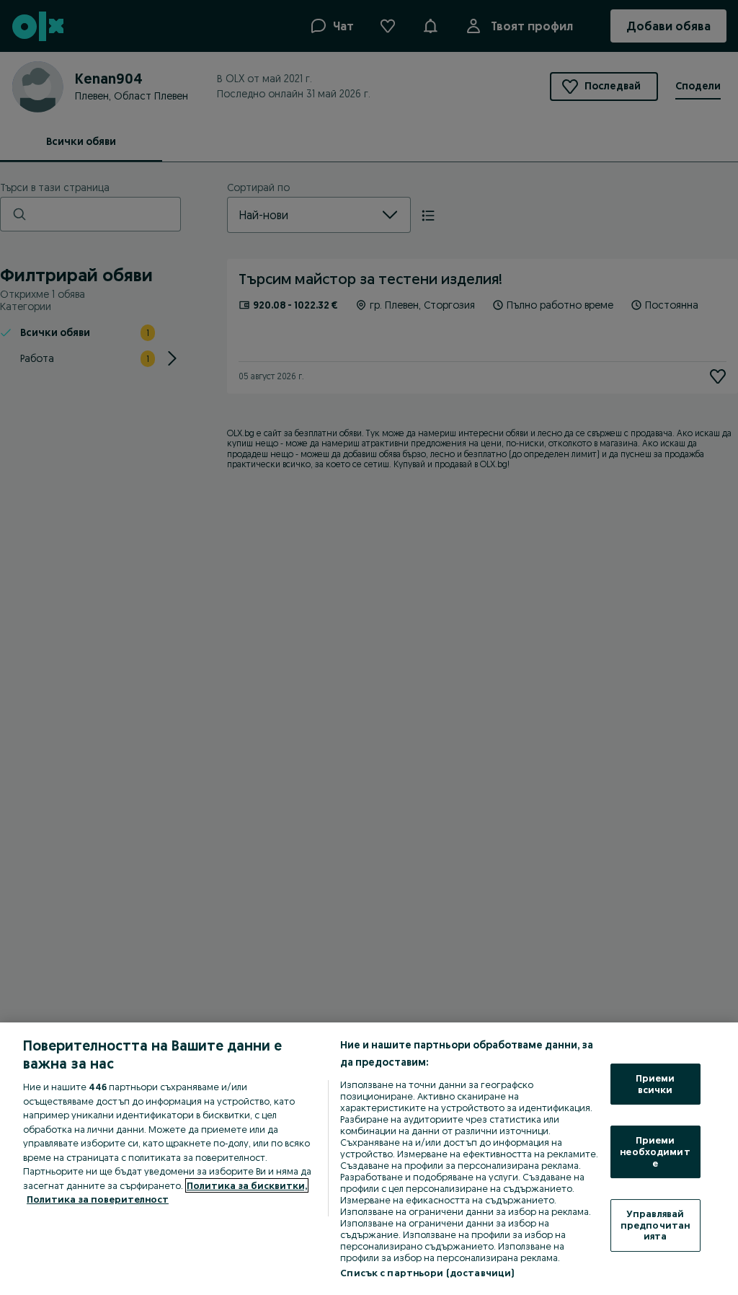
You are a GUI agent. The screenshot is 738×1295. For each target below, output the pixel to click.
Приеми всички (655, 1083)
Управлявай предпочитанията (655, 1225)
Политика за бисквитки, (247, 1185)
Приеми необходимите (655, 1151)
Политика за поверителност (98, 1199)
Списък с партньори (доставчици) (427, 1272)
